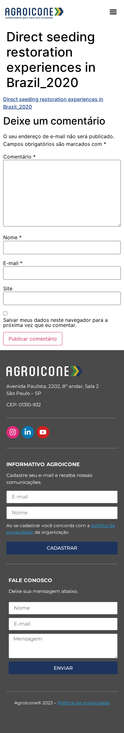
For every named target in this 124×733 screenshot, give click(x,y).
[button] (113, 11)
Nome (12, 237)
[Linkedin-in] (28, 432)
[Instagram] (12, 432)
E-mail (13, 263)
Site (7, 288)
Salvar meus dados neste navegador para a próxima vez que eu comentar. (55, 322)
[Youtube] (43, 432)
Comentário (19, 156)
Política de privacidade (84, 703)
